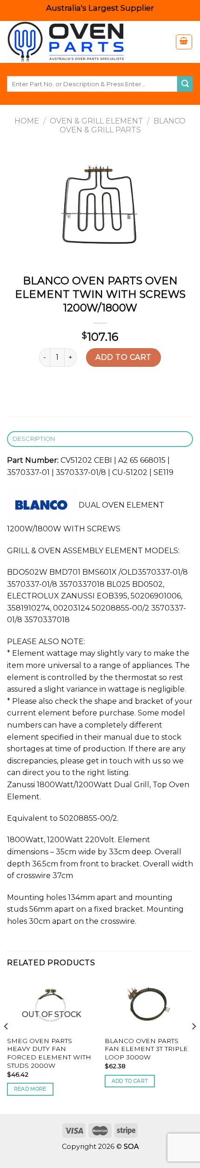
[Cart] (184, 41)
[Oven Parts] (81, 42)
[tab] (100, 439)
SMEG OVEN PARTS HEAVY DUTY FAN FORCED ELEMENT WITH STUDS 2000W (49, 1053)
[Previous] (6, 1045)
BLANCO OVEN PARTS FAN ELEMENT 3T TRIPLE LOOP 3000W (146, 1049)
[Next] (193, 1045)
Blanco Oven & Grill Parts (123, 125)
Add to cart (123, 357)
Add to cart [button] (130, 1081)
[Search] (185, 84)
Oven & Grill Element (96, 121)
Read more (30, 1089)
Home (26, 121)
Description (34, 438)
